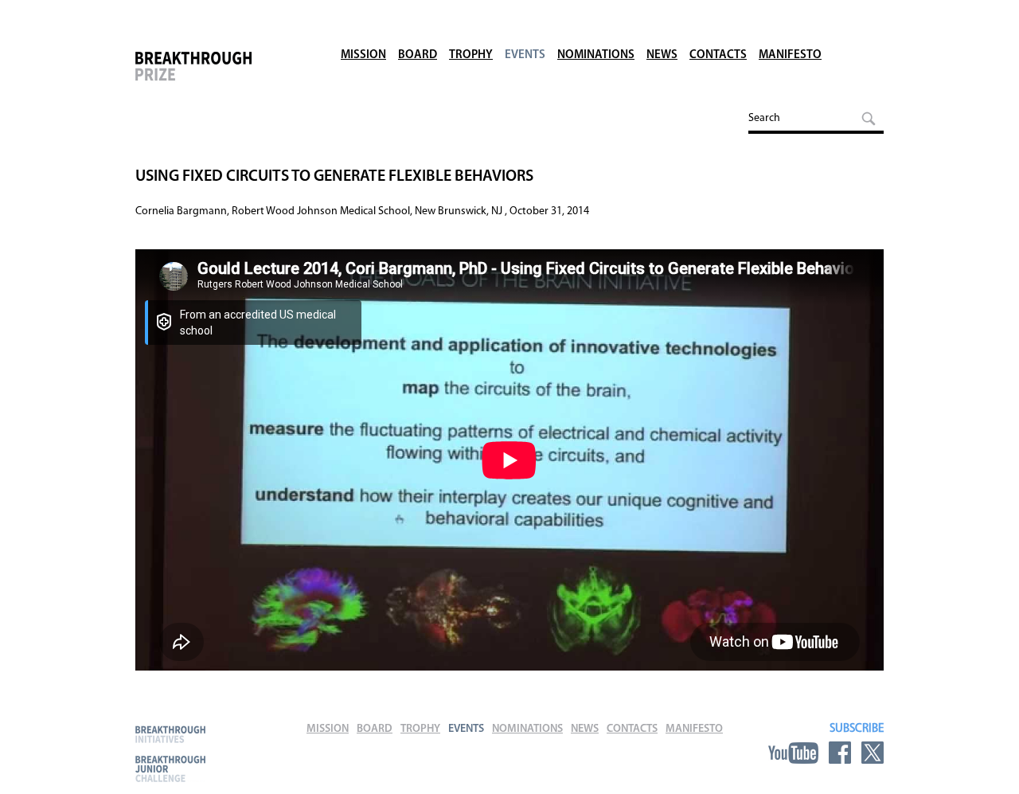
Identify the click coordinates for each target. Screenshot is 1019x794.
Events (525, 55)
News (661, 55)
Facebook (840, 752)
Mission (363, 55)
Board (417, 55)
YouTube (793, 752)
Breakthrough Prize (219, 75)
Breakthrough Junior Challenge (170, 768)
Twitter (872, 752)
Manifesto (790, 55)
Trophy (471, 55)
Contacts (718, 55)
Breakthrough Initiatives (170, 734)
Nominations (595, 55)
